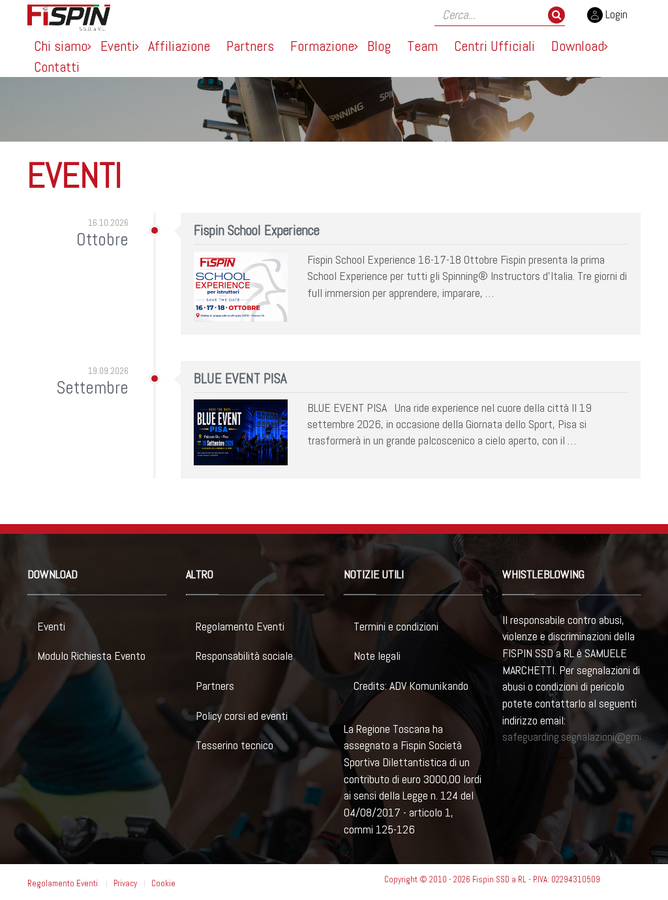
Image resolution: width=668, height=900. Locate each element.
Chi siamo (60, 46)
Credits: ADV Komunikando (411, 685)
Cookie (163, 883)
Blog (379, 46)
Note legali (377, 655)
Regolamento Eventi (240, 626)
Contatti (57, 66)
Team (422, 46)
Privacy (125, 883)
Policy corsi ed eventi (242, 715)
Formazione (322, 46)
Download (577, 46)
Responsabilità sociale (244, 655)
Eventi (117, 46)
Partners (250, 46)
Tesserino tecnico (234, 745)
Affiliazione (179, 46)
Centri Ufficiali (494, 46)
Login (615, 14)
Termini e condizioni (396, 626)
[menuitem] (60, 45)
